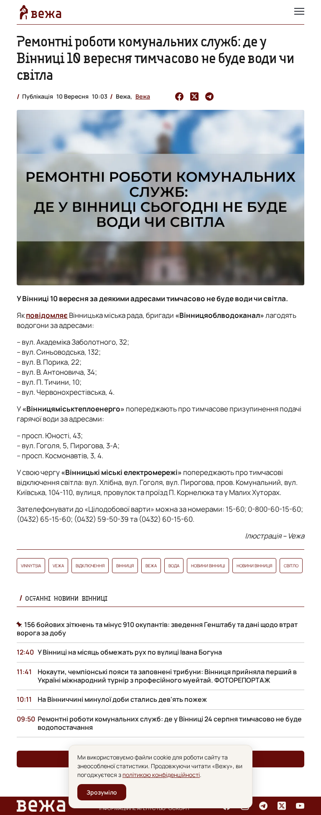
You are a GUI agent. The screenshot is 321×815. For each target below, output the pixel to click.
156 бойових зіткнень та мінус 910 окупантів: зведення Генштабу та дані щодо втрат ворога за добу (157, 628)
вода (173, 566)
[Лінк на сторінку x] (282, 806)
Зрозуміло (102, 792)
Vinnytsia (31, 566)
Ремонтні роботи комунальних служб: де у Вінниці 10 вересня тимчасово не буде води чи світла (155, 58)
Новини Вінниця (254, 566)
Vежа (58, 566)
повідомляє (47, 315)
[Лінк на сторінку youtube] (300, 806)
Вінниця (125, 566)
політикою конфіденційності (161, 775)
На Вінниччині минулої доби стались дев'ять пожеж (122, 699)
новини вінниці (208, 566)
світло (291, 566)
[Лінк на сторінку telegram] (263, 806)
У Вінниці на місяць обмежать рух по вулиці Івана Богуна (130, 652)
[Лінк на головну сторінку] (40, 12)
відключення (90, 566)
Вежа (142, 96)
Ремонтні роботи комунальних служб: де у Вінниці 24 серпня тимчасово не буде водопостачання (170, 723)
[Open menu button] (299, 12)
